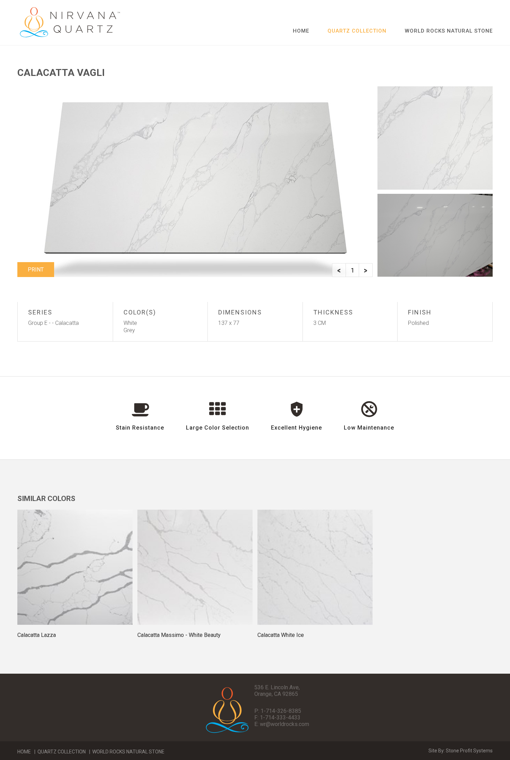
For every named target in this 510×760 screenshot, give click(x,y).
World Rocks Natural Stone (449, 31)
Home (301, 31)
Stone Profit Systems (469, 750)
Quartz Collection (61, 751)
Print (36, 269)
